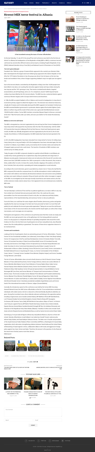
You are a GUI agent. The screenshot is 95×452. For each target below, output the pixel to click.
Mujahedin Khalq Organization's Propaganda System (19, 8)
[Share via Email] (37, 361)
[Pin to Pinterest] (31, 361)
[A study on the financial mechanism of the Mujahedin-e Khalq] (13, 384)
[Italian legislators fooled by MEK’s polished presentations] (33, 384)
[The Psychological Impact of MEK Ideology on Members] (70, 29)
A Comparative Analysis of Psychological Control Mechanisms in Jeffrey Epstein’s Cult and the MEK (83, 60)
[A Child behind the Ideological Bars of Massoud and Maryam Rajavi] (70, 48)
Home (25, 3)
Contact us (62, 3)
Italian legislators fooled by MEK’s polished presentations (33, 393)
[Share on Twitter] (29, 361)
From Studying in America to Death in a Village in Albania (82, 18)
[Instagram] (86, 2)
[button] (6, 388)
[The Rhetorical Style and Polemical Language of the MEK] (53, 384)
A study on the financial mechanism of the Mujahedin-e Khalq (83, 37)
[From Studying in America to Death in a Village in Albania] (70, 19)
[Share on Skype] (35, 361)
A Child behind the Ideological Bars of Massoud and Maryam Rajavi (83, 48)
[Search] (90, 3)
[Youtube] (88, 2)
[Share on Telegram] (34, 361)
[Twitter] (84, 2)
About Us (54, 3)
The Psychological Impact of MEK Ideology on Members (83, 28)
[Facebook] (82, 2)
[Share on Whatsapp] (32, 361)
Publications (45, 3)
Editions (69, 3)
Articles (31, 3)
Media (37, 3)
